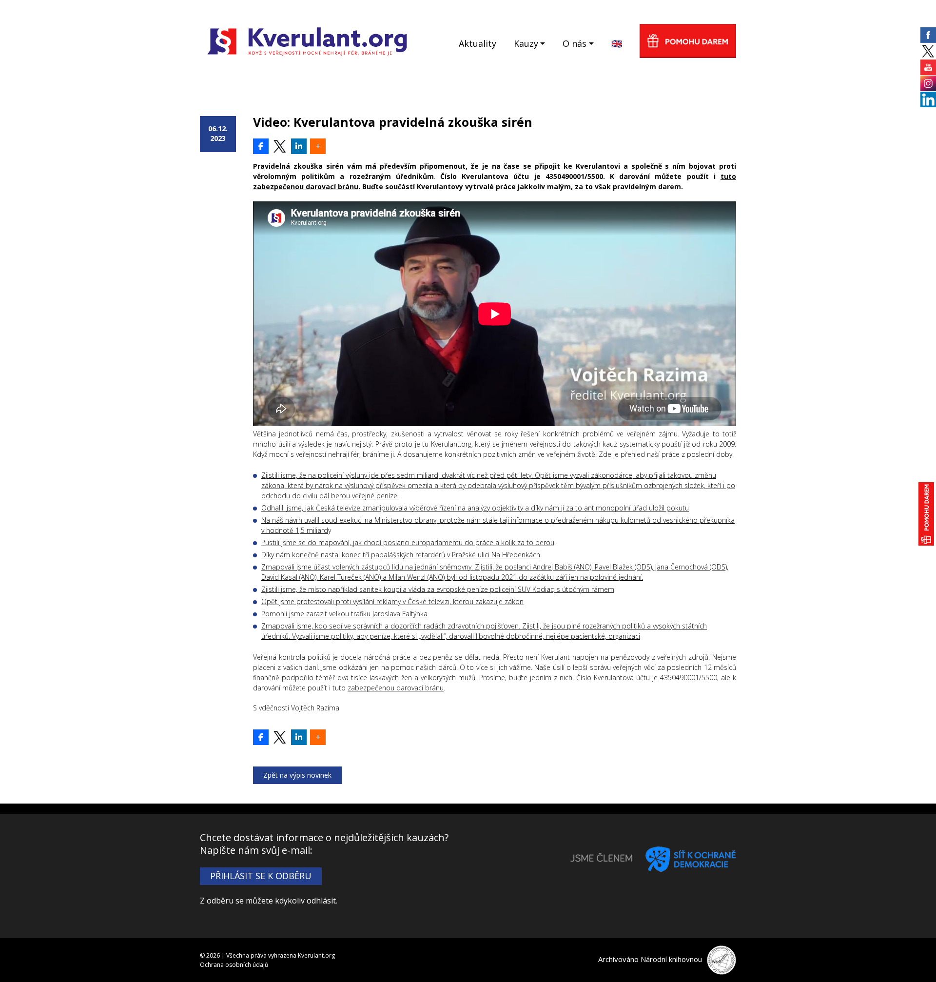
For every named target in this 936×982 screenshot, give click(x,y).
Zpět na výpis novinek (297, 775)
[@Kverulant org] (261, 146)
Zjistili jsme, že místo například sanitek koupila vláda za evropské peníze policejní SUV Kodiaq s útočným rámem (437, 589)
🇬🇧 (616, 43)
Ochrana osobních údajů (234, 965)
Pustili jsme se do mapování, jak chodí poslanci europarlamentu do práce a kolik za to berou (407, 542)
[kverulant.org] (307, 40)
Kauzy (526, 43)
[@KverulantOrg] (280, 146)
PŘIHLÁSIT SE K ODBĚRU (261, 876)
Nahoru (912, 958)
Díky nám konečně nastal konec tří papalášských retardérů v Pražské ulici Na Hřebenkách (400, 554)
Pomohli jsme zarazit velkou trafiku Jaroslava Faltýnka (344, 613)
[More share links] (318, 146)
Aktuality (477, 43)
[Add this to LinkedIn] (299, 146)
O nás (574, 43)
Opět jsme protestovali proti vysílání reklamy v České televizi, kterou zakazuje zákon (392, 601)
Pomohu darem (688, 41)
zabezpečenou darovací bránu (396, 687)
